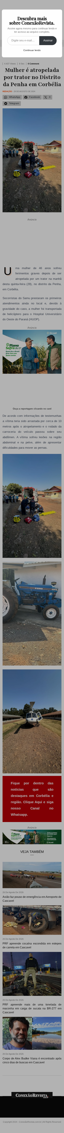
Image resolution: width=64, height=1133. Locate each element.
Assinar (48, 40)
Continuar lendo (32, 50)
